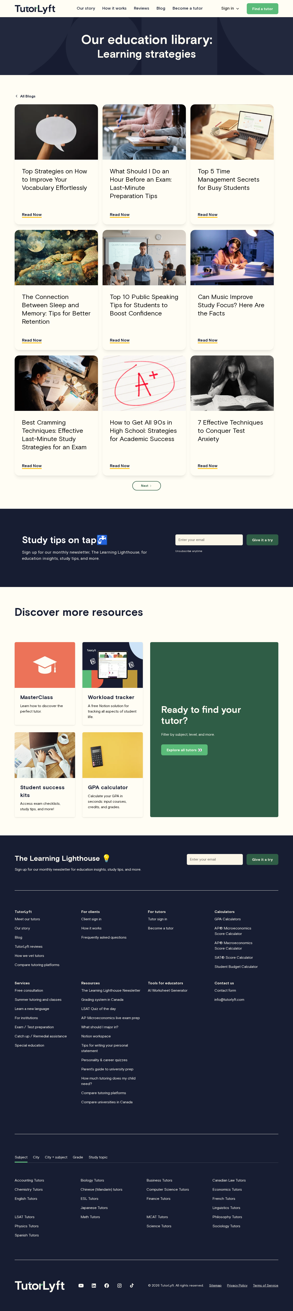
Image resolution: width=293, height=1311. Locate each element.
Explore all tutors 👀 (184, 750)
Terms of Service (265, 1285)
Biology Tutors (92, 1180)
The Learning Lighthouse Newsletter (110, 990)
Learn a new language (32, 1009)
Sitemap (215, 1285)
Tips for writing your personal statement (104, 1048)
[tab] (21, 1157)
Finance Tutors (158, 1198)
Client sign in (91, 919)
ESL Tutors (89, 1198)
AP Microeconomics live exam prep (110, 1018)
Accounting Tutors (29, 1180)
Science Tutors (158, 1226)
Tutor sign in (157, 919)
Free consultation (29, 990)
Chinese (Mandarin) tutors (101, 1189)
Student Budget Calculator (236, 966)
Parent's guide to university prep (107, 1069)
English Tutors (26, 1198)
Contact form (225, 990)
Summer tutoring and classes (38, 999)
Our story (86, 8)
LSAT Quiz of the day (98, 1009)
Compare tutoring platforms (37, 965)
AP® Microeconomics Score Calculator (232, 931)
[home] (35, 9)
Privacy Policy (237, 1285)
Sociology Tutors (226, 1226)
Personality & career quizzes (104, 1060)
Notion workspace (96, 1036)
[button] (230, 8)
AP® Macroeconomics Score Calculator (233, 945)
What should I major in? (99, 1027)
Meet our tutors (27, 919)
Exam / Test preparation (34, 1027)
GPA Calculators (227, 919)
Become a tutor (188, 8)
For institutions (26, 1018)
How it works (114, 8)
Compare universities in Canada (107, 1102)
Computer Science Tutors (167, 1189)
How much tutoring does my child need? (108, 1081)
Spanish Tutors (27, 1235)
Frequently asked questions (104, 937)
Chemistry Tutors (29, 1189)
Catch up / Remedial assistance (41, 1036)
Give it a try (262, 859)
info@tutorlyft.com (229, 999)
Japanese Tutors (94, 1208)
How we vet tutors (29, 955)
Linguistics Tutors (226, 1208)
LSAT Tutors (25, 1217)
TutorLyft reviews (29, 946)
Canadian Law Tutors (229, 1180)
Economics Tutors (227, 1189)
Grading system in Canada (102, 999)
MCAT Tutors (157, 1217)
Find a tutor (262, 9)
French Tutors (223, 1198)
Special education (29, 1045)
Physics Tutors (27, 1226)
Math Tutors (90, 1217)
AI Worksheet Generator (167, 990)
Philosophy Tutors (227, 1217)
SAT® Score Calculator (233, 957)
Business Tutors (159, 1180)
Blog (161, 8)
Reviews (141, 8)
